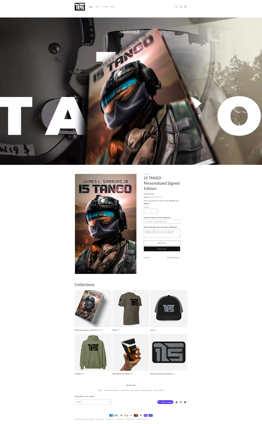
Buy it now (162, 249)
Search (100, 390)
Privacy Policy (124, 390)
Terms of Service (159, 390)
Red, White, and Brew (121, 374)
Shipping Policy (147, 390)
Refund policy (100, 419)
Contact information (141, 419)
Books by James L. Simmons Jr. (88, 330)
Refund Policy (135, 390)
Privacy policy (109, 419)
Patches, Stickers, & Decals (161, 374)
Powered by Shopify (89, 419)
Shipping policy (130, 419)
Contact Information (111, 390)
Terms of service (119, 419)
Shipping (146, 197)
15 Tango (81, 419)
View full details (172, 257)
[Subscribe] (109, 402)
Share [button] (148, 257)
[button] (98, 7)
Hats (152, 330)
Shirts (114, 330)
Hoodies (78, 374)
